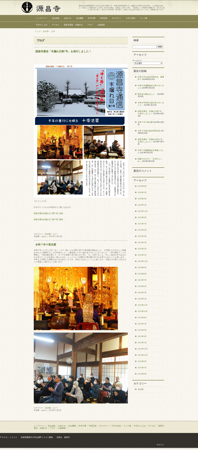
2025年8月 (142, 217)
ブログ (90, 25)
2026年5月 (142, 192)
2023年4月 (142, 336)
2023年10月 (143, 311)
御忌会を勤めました (147, 94)
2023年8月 (142, 317)
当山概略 (79, 18)
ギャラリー (116, 18)
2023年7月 (142, 324)
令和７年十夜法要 (45, 244)
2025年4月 (142, 236)
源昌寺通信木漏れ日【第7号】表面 (48, 213)
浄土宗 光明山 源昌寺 (55, 8)
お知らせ (67, 18)
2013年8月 (142, 374)
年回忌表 (103, 18)
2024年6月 (142, 286)
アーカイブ (137, 61)
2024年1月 (142, 299)
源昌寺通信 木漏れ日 (73, 25)
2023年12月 (143, 305)
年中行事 (91, 18)
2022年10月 (143, 355)
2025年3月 (142, 242)
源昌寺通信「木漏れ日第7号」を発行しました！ (63, 51)
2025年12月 (143, 211)
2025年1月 (142, 255)
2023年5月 (142, 330)
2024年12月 (143, 261)
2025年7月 (142, 224)
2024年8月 (142, 274)
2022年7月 (142, 367)
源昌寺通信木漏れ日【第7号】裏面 (48, 219)
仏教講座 (101, 25)
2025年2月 (142, 249)
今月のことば (41, 25)
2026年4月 (142, 199)
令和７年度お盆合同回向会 (149, 131)
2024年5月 (142, 292)
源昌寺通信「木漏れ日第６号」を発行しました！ (151, 140)
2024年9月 (142, 267)
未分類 (48, 234)
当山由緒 (55, 18)
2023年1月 (142, 342)
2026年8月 (142, 186)
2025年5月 (142, 230)
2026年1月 (142, 205)
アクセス (55, 25)
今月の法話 (130, 18)
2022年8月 (142, 361)
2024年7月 (142, 280)
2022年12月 (143, 349)
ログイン (160, 445)
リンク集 (143, 18)
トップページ (41, 18)
